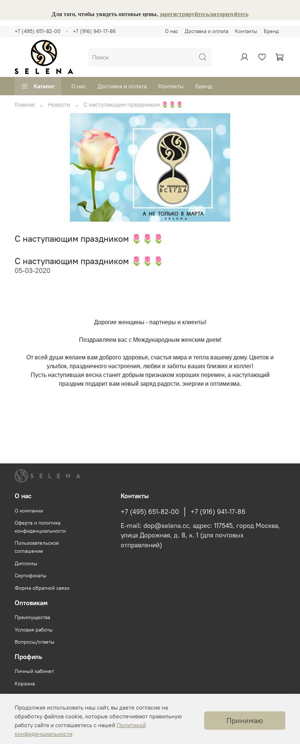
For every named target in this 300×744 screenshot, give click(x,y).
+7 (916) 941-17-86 (94, 31)
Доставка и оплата (206, 31)
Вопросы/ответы (35, 641)
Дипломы (26, 563)
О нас (171, 31)
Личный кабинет (34, 671)
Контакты (246, 31)
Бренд (271, 31)
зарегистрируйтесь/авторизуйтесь (204, 14)
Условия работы (34, 629)
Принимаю (244, 720)
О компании (29, 510)
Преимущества (32, 617)
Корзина (25, 683)
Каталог (44, 86)
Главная (25, 104)
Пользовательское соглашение (37, 547)
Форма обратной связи (42, 588)
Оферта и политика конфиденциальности (40, 526)
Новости (59, 104)
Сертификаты (30, 575)
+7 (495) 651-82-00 (38, 31)
